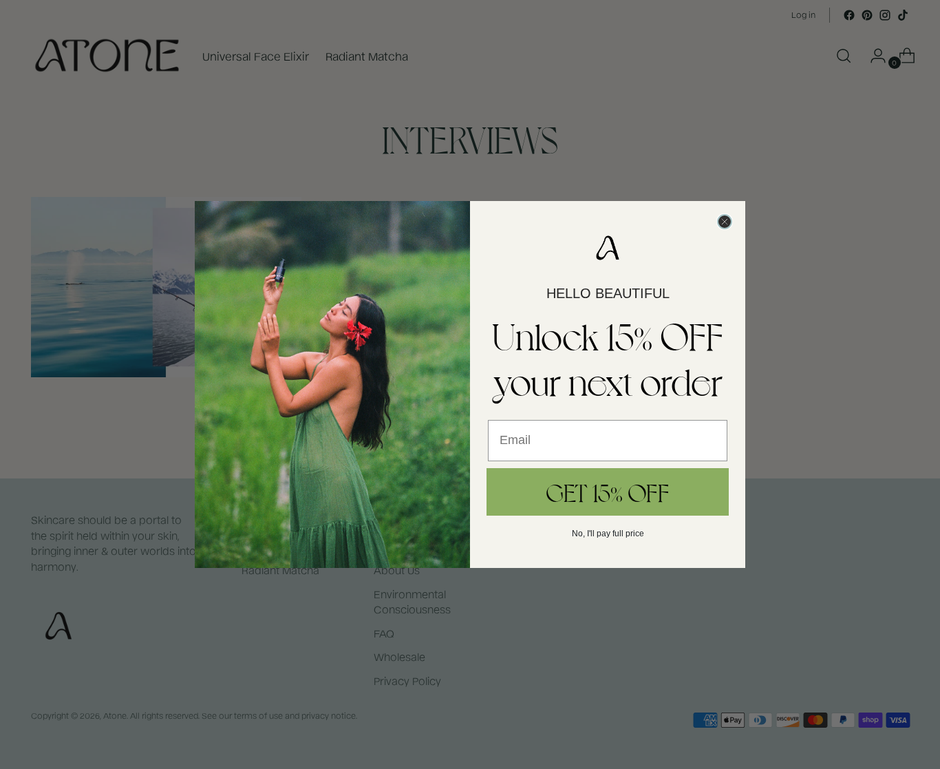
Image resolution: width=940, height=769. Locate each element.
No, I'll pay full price (608, 533)
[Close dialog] (724, 222)
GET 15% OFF (608, 491)
